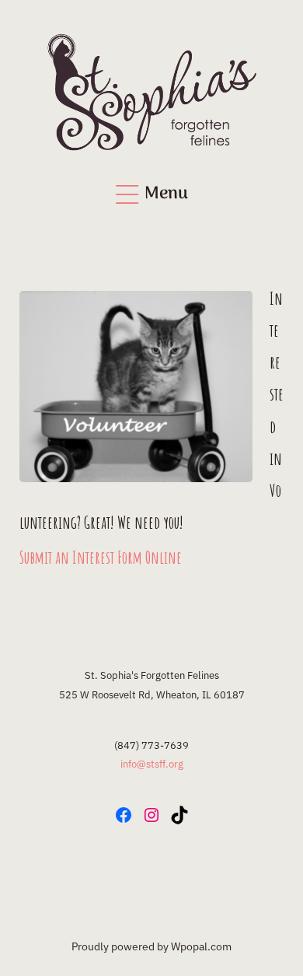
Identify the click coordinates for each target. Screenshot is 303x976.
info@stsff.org (151, 764)
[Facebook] (123, 815)
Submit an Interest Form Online (100, 557)
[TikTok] (179, 815)
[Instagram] (151, 815)
